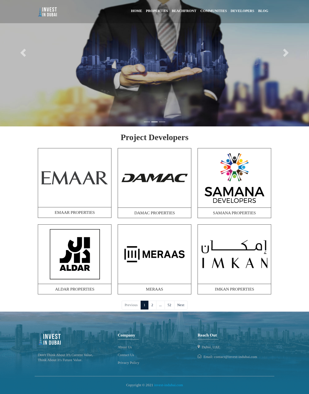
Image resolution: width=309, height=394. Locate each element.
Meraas (154, 289)
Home (136, 11)
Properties (157, 11)
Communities (213, 11)
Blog (263, 11)
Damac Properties (154, 212)
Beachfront (184, 11)
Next (180, 305)
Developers (242, 11)
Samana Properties (234, 212)
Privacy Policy (128, 363)
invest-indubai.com (168, 385)
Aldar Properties (74, 289)
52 (169, 305)
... (160, 305)
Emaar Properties (75, 212)
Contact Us (126, 355)
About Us (125, 347)
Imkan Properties (234, 289)
